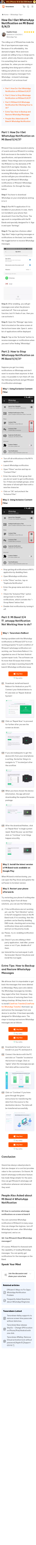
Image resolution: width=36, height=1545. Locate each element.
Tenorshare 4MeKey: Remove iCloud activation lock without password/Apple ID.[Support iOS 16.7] (19, 1341)
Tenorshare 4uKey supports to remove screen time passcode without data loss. (19, 1318)
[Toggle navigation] (32, 6)
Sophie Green (12, 32)
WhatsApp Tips (12, 37)
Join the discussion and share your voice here (17, 1274)
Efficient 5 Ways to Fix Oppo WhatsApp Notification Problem (19, 1292)
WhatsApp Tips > (16, 15)
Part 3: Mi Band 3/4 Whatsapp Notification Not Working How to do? (18, 105)
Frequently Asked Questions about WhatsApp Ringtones (18, 1300)
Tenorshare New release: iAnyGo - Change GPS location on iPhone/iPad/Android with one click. (19, 1329)
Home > (7, 15)
